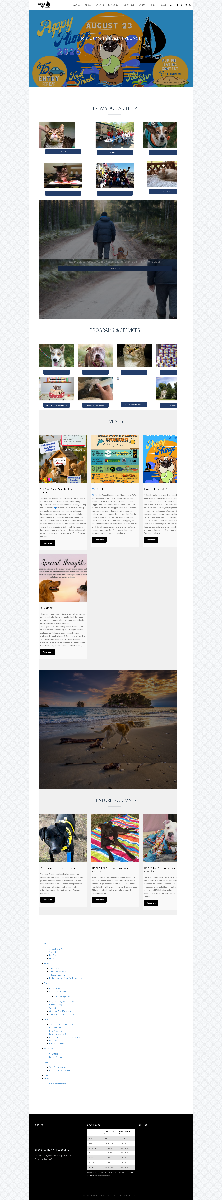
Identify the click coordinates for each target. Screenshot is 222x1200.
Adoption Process (57, 968)
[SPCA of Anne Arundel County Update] (63, 459)
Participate (115, 193)
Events (47, 1062)
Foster (167, 152)
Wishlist (52, 1008)
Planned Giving (55, 1004)
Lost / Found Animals (58, 1040)
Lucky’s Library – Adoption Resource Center (68, 978)
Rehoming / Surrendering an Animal (64, 1037)
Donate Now (54, 988)
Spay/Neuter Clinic (57, 1030)
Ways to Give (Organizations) (61, 1001)
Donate (166, 191)
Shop (46, 1078)
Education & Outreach (56, 405)
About (46, 943)
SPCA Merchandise (57, 1083)
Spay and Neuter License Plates (63, 1014)
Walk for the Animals (58, 1067)
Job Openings (55, 955)
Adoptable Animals (57, 971)
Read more (47, 543)
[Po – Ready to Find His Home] (63, 838)
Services (48, 1019)
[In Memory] (63, 578)
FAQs (51, 958)
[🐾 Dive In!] (115, 459)
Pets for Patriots (56, 372)
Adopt (63, 152)
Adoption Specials (57, 975)
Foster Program (56, 1057)
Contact (52, 952)
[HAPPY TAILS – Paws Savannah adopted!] (115, 838)
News (46, 1075)
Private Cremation (173, 405)
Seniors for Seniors (95, 372)
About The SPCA (56, 949)
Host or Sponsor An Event (60, 1070)
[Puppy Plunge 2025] (167, 459)
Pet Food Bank (173, 372)
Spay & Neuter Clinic (134, 404)
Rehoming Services (95, 405)
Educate (63, 193)
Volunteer (115, 152)
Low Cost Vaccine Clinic (59, 1034)
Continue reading (116, 533)
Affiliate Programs (62, 996)
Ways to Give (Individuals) (60, 991)
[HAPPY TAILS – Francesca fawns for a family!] (167, 838)
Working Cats (134, 372)
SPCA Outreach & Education (61, 1024)
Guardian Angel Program (60, 1011)
